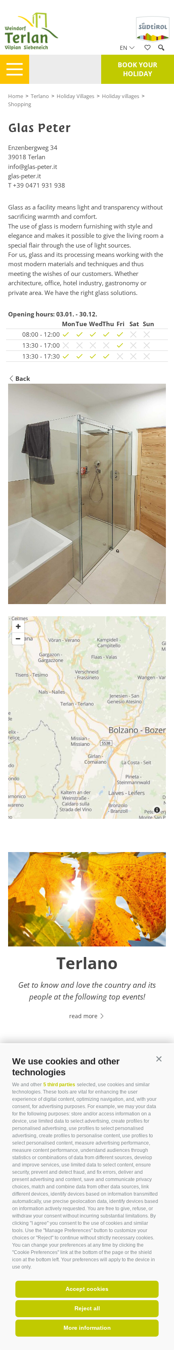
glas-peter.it (24, 176)
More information (87, 1327)
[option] (87, 940)
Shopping (19, 104)
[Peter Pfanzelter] (87, 494)
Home (15, 96)
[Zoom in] (18, 626)
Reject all (87, 1308)
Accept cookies (87, 1289)
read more (84, 1016)
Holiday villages (120, 96)
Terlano (40, 96)
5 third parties (59, 1084)
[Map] (87, 717)
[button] (159, 1059)
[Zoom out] (18, 638)
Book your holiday (137, 69)
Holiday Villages (75, 96)
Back (22, 378)
